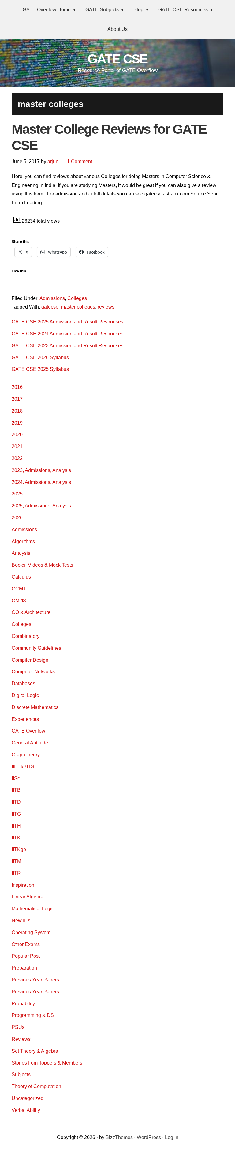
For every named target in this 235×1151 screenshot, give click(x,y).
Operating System (31, 932)
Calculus (21, 576)
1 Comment (79, 161)
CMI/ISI (20, 600)
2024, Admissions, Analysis (41, 482)
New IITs (21, 920)
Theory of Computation (36, 1086)
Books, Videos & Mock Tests (42, 565)
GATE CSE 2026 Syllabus (40, 357)
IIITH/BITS (23, 766)
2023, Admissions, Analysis (41, 470)
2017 (17, 399)
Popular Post (26, 956)
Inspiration (23, 885)
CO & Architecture (31, 612)
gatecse (49, 306)
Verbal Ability (26, 1110)
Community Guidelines (36, 648)
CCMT (19, 588)
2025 (17, 493)
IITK (16, 837)
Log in (171, 1137)
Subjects (21, 1074)
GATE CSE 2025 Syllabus (40, 369)
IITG (16, 814)
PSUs (18, 1027)
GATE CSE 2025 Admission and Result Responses (67, 321)
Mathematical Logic (33, 908)
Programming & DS (33, 1015)
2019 (17, 423)
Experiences (25, 719)
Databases (23, 683)
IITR (16, 873)
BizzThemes (119, 1137)
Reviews (21, 1039)
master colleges (78, 306)
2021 (17, 446)
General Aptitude (30, 742)
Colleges (77, 298)
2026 (17, 517)
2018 (17, 411)
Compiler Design (30, 660)
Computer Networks (33, 671)
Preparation (24, 967)
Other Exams (26, 944)
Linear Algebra (27, 896)
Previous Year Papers (35, 979)
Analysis (21, 553)
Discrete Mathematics (35, 707)
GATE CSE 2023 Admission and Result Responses (67, 345)
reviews (106, 306)
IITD (16, 802)
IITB (16, 790)
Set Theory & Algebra (35, 1051)
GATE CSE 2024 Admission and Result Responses (67, 333)
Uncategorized (27, 1098)
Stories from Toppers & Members (47, 1062)
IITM (16, 861)
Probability (23, 1003)
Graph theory (26, 754)
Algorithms (23, 541)
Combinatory (25, 636)
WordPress (149, 1137)
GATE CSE (117, 59)
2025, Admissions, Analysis (41, 505)
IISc (16, 778)
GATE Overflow (28, 730)
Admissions (52, 298)
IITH (16, 825)
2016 (17, 387)
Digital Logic (25, 695)
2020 (17, 434)
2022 (17, 458)
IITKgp (19, 849)
